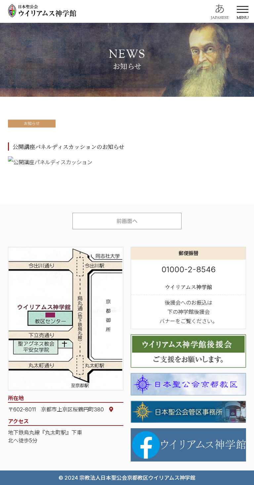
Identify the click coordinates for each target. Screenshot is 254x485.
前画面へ (127, 221)
